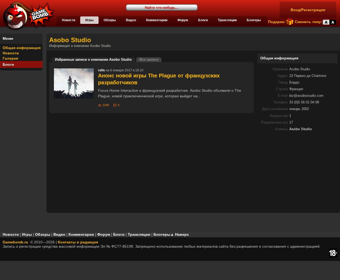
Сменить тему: (308, 22)
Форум (182, 20)
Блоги (203, 20)
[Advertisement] (297, 172)
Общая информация (22, 48)
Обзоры (110, 20)
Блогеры (254, 20)
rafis (101, 70)
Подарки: (277, 22)
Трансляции (227, 20)
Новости (68, 20)
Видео (131, 20)
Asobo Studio (70, 39)
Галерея (10, 58)
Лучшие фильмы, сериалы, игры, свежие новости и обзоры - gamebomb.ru (27, 16)
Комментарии (156, 20)
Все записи (148, 60)
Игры (89, 20)
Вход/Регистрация (308, 10)
